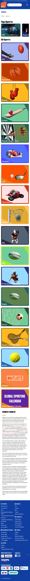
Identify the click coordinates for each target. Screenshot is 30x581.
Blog (2, 523)
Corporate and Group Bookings (7, 520)
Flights (3, 547)
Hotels (3, 545)
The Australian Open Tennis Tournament (12, 458)
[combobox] (14, 4)
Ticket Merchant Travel (7, 549)
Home (2, 16)
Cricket (17, 508)
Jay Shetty (4, 532)
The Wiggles (4, 540)
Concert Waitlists (19, 527)
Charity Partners (6, 553)
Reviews (3, 517)
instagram (19, 555)
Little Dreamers (9, 556)
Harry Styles (18, 521)
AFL (16, 506)
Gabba (17, 532)
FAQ (2, 510)
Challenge (3, 556)
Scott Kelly (4, 534)
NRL (16, 510)
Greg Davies (4, 536)
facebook (16, 555)
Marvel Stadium (19, 536)
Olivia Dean (18, 519)
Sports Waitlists (19, 514)
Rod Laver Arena (19, 538)
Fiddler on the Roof (6, 538)
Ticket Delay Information (7, 515)
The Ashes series (6, 466)
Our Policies (4, 527)
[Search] (8, 5)
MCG (16, 534)
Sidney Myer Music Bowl (21, 540)
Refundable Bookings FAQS (7, 512)
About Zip (3, 525)
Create (8, 561)
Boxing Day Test (20, 486)
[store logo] (4, 5)
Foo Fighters (18, 525)
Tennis (16, 512)
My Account (4, 506)
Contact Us (4, 508)
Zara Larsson (18, 523)
